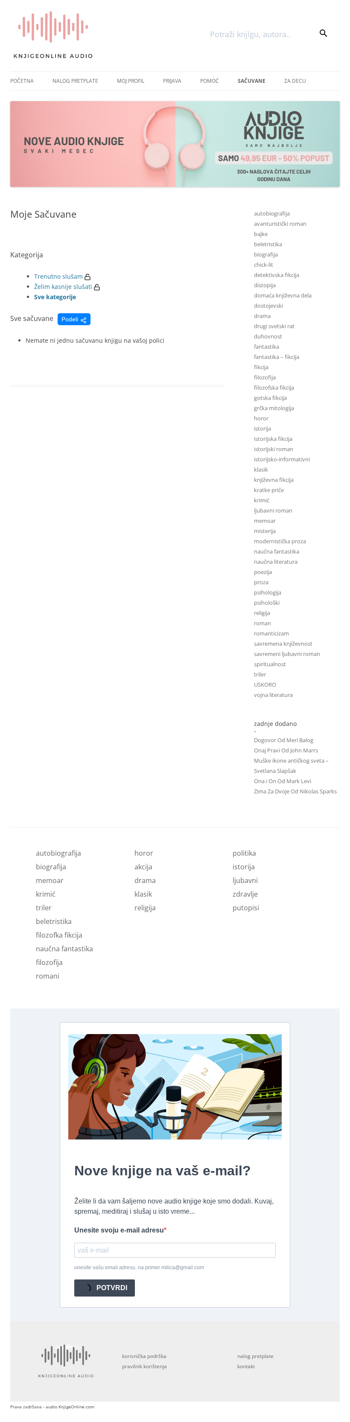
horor (261, 418)
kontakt (246, 1366)
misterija (265, 531)
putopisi (246, 907)
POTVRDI (111, 1287)
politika (244, 853)
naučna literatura (276, 561)
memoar (265, 521)
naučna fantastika (276, 551)
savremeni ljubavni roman (287, 654)
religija (262, 613)
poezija (263, 572)
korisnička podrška (144, 1356)
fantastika (266, 346)
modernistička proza (280, 541)
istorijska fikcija (273, 439)
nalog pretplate (255, 1356)
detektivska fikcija (276, 275)
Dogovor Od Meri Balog (283, 740)
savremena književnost (283, 643)
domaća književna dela (283, 295)
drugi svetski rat (274, 326)
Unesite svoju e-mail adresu (119, 1230)
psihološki (267, 602)
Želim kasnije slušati (63, 287)
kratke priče (269, 490)
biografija (266, 254)
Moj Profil (130, 81)
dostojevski (268, 305)
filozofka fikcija (59, 935)
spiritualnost (270, 664)
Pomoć (209, 81)
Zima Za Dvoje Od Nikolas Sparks (295, 791)
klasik (261, 469)
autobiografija (272, 213)
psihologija (267, 592)
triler (260, 674)
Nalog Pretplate (75, 81)
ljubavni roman (273, 510)
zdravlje (245, 894)
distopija (265, 285)
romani (47, 976)
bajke (261, 234)
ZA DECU (295, 81)
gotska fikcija (270, 398)
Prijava (172, 81)
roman (262, 623)
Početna (22, 81)
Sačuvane (251, 81)
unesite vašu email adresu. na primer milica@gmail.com (139, 1267)
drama (262, 316)
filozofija (265, 377)
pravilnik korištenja (144, 1366)
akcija (143, 866)
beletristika (268, 244)
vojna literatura (273, 695)
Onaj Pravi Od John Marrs (286, 750)
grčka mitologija (274, 408)
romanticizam (271, 633)
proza (261, 582)
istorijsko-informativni (282, 459)
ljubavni (245, 880)
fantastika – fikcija (276, 357)
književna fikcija (274, 480)
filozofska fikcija (274, 387)
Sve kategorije (55, 297)
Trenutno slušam (58, 276)
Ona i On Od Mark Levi (282, 781)
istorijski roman (273, 449)
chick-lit (263, 264)
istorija (262, 428)
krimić (261, 500)
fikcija (261, 367)
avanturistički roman (280, 223)
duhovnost (268, 336)
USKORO (265, 684)
